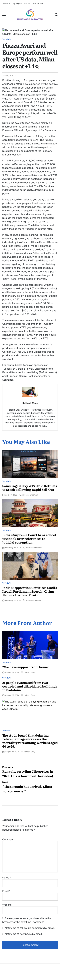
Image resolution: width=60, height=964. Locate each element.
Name (6, 877)
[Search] (56, 14)
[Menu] (4, 14)
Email (6, 891)
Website (7, 904)
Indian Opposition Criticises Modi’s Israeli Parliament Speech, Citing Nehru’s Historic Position (29, 591)
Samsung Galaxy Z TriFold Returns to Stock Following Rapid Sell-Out (29, 487)
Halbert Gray (29, 672)
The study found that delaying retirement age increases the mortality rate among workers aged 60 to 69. (30, 740)
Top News (6, 39)
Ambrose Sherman (30, 495)
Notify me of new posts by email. (23, 933)
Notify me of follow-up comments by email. (30, 927)
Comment (8, 839)
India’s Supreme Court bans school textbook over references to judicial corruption (29, 538)
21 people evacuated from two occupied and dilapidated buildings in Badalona (29, 686)
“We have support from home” (25, 667)
